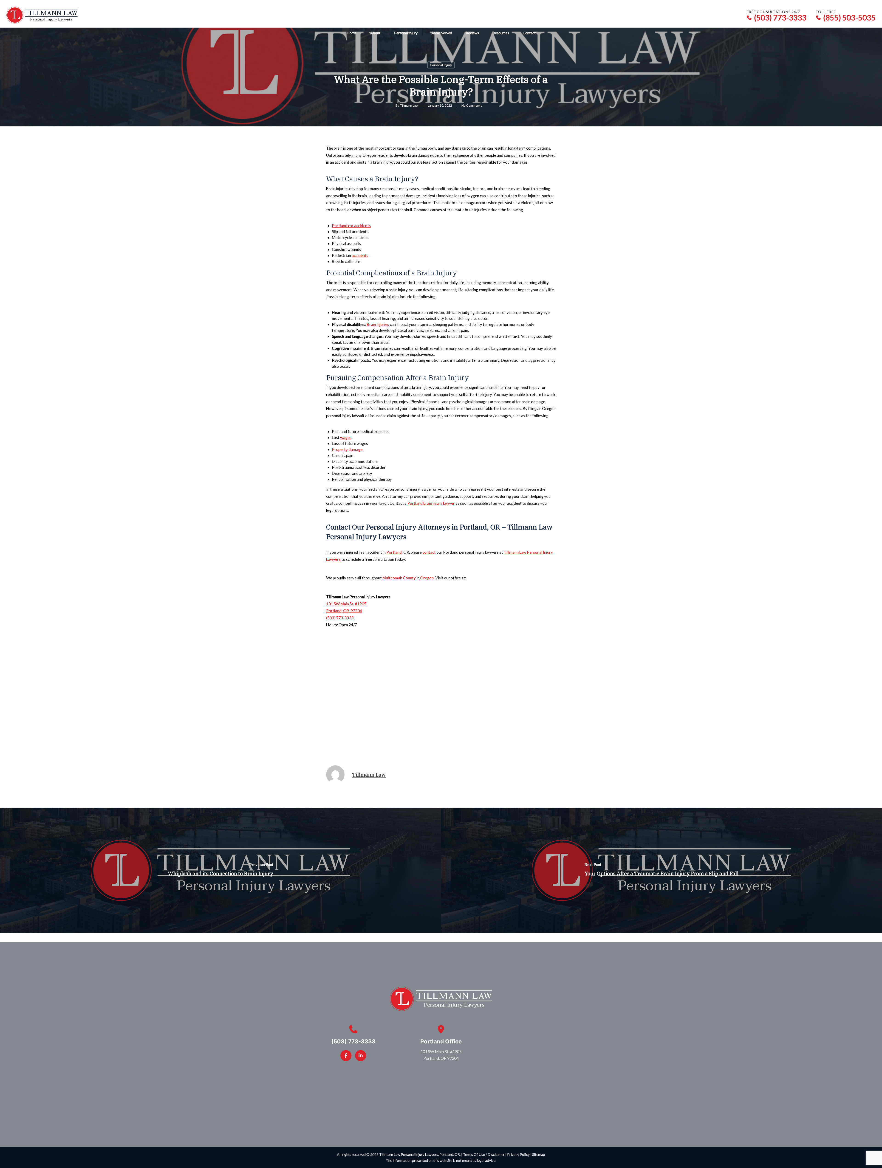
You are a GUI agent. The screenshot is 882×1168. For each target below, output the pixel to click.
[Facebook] (345, 1055)
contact (429, 552)
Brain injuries (378, 324)
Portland (394, 552)
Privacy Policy (518, 1154)
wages (345, 437)
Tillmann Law (409, 105)
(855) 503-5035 (849, 17)
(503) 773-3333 (780, 17)
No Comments (471, 105)
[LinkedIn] (360, 1055)
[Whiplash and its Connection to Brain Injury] (220, 870)
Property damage (347, 449)
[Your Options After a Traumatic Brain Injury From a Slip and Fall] (661, 870)
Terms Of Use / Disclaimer (484, 1154)
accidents (360, 255)
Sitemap (538, 1154)
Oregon (427, 577)
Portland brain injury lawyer (431, 503)
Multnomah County (399, 577)
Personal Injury (441, 65)
